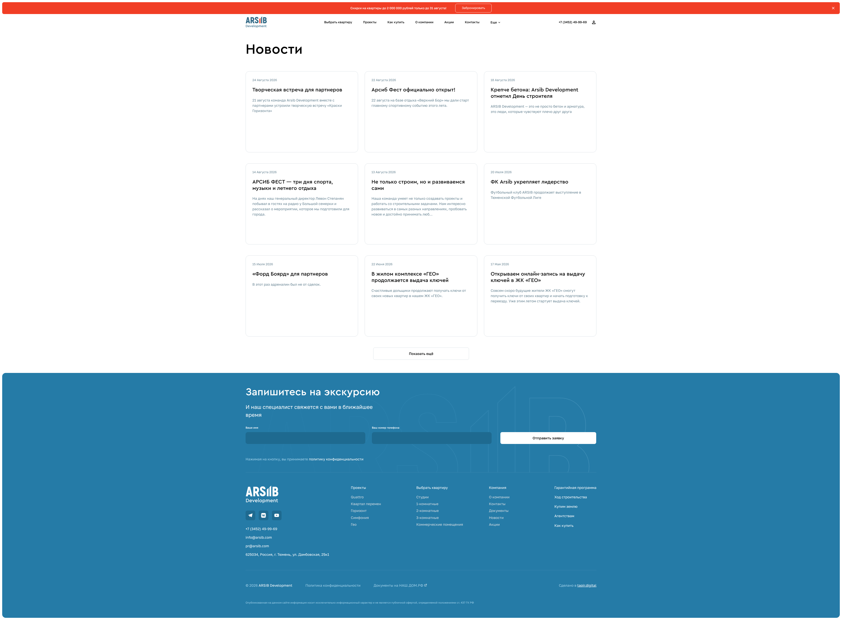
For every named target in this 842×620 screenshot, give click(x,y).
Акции (449, 22)
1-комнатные (427, 504)
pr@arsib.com (257, 546)
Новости (496, 518)
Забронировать (473, 8)
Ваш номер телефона (385, 427)
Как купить (395, 22)
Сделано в (577, 585)
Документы (499, 511)
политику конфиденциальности (336, 459)
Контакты (472, 22)
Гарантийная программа (575, 488)
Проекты (369, 22)
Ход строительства (570, 497)
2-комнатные (427, 511)
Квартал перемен (366, 504)
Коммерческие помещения (439, 524)
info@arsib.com (259, 537)
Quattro (357, 497)
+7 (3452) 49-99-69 (573, 22)
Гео (354, 524)
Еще (494, 22)
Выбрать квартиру (338, 22)
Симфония (360, 518)
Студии (422, 497)
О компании (424, 22)
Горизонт (359, 511)
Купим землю (565, 506)
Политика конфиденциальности (332, 585)
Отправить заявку (548, 438)
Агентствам (564, 516)
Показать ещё (421, 353)
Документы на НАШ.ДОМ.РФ (399, 585)
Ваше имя (252, 427)
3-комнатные (427, 518)
